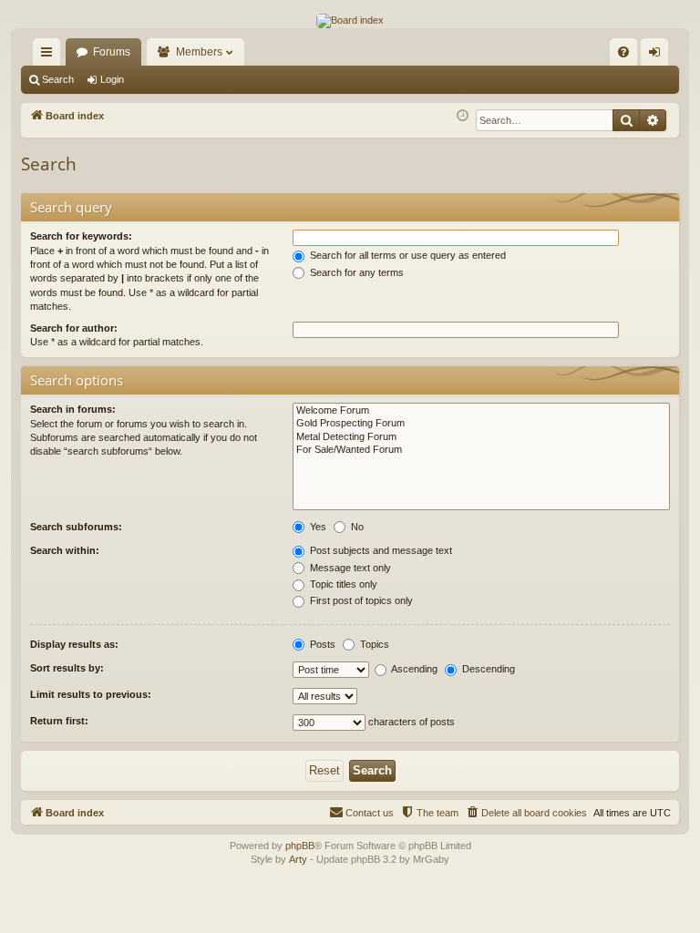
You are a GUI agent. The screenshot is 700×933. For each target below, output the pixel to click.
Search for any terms (355, 272)
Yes (316, 526)
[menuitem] (623, 52)
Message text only (349, 567)
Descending (487, 668)
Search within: (64, 550)
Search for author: (74, 328)
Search (58, 79)
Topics (373, 644)
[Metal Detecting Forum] (481, 437)
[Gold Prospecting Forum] (481, 423)
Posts (321, 644)
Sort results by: (67, 667)
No (356, 526)
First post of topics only (360, 600)
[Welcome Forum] (481, 411)
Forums (111, 52)
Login (112, 79)
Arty (298, 859)
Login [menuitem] (658, 56)
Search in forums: (73, 409)
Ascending (413, 668)
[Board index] (350, 21)
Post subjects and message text (379, 550)
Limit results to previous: (90, 694)
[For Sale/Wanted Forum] (481, 450)
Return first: (59, 720)
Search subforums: (76, 526)
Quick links (50, 56)
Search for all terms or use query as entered (406, 255)
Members (199, 52)
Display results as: (74, 644)
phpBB (299, 845)
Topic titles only (342, 584)
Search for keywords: (81, 236)
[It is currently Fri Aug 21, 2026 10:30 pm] (462, 116)
